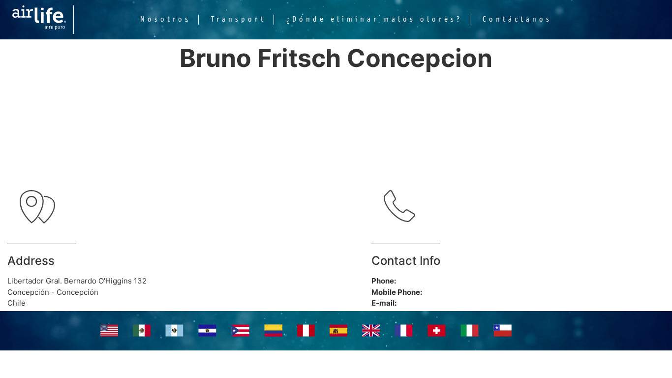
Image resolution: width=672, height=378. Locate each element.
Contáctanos (517, 19)
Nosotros (165, 19)
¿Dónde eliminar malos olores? (374, 19)
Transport (238, 19)
